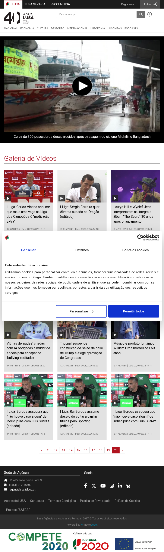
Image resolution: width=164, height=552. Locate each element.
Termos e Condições (62, 500)
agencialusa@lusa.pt (22, 489)
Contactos (37, 500)
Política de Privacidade (95, 500)
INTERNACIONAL (77, 28)
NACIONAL (11, 28)
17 (93, 450)
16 (85, 450)
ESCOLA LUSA (60, 4)
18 (100, 450)
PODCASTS (131, 28)
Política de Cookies (127, 500)
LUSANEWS (115, 28)
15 (78, 450)
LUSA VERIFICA (35, 4)
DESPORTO (57, 28)
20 (115, 450)
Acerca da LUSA (15, 500)
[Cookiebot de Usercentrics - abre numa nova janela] (140, 237)
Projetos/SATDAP (18, 510)
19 (108, 450)
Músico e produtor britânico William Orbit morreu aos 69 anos (134, 348)
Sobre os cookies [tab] (135, 250)
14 (70, 450)
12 (55, 450)
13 (63, 450)
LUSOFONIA (98, 28)
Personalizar (78, 311)
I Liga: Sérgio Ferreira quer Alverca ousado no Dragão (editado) (80, 212)
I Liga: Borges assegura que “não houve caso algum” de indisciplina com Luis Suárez (134, 416)
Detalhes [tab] (82, 250)
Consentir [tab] (28, 250)
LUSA (16, 4)
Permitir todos (133, 311)
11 (48, 450)
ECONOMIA (27, 28)
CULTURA (42, 28)
